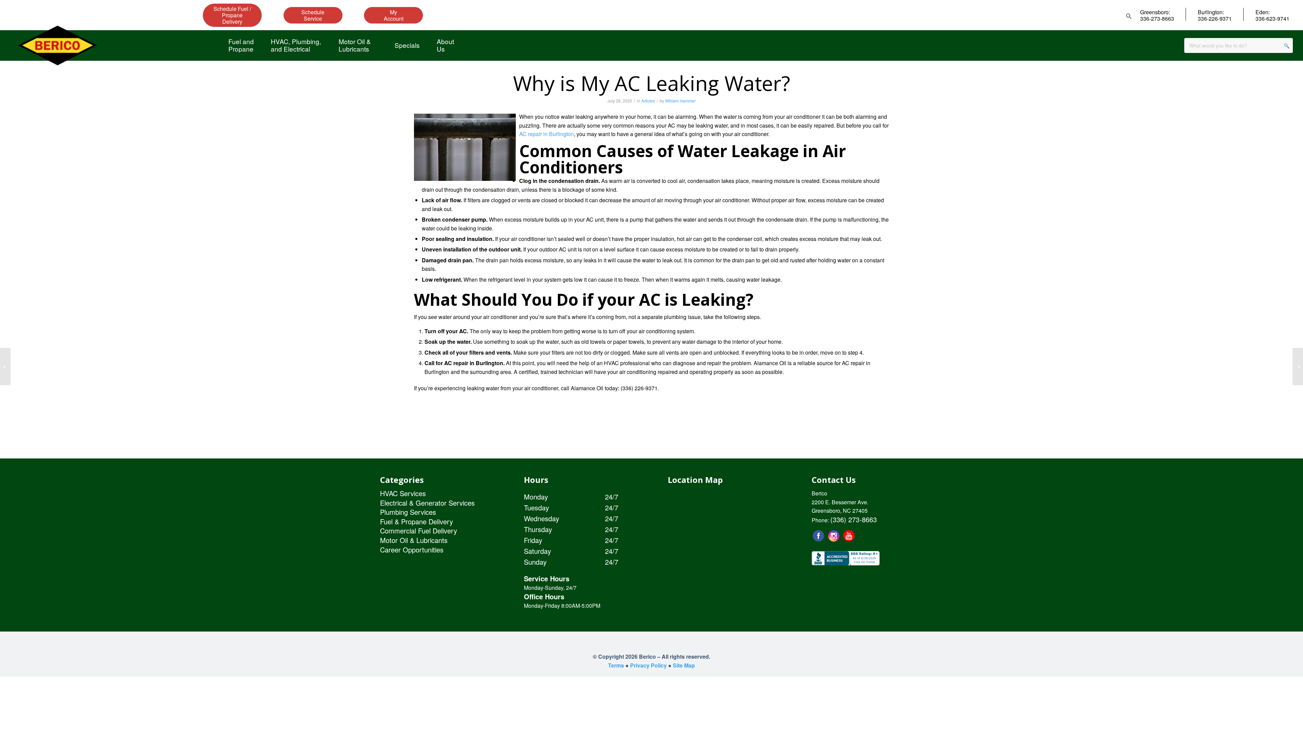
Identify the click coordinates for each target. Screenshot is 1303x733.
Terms (616, 665)
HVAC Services (403, 493)
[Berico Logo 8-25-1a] (57, 45)
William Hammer (680, 101)
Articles (648, 101)
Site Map (684, 665)
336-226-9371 (1215, 18)
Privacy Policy (648, 665)
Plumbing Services (408, 512)
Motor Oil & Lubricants (414, 540)
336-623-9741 (1272, 18)
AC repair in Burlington (546, 134)
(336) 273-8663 (853, 519)
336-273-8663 (1157, 18)
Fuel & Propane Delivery (416, 521)
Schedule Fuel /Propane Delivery (232, 15)
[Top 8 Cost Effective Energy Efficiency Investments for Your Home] (5, 366)
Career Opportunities (411, 550)
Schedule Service (312, 15)
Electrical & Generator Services (427, 503)
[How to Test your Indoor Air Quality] (1297, 366)
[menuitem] (241, 45)
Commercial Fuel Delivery (418, 530)
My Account (393, 15)
